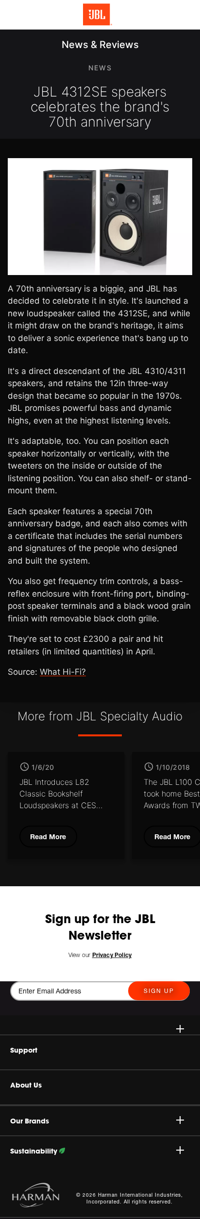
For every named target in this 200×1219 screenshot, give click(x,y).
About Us (26, 1085)
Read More (48, 836)
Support (23, 1050)
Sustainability (34, 1151)
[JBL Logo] (97, 14)
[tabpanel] (66, 805)
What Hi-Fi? (63, 672)
